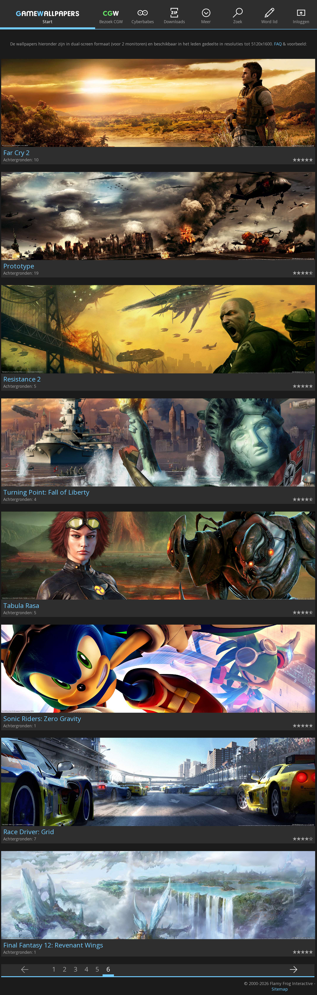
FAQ (278, 44)
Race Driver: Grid (28, 831)
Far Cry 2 (16, 152)
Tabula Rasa (21, 605)
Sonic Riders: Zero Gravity (42, 718)
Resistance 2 (22, 379)
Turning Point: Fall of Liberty (46, 492)
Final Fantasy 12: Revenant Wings (53, 945)
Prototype (18, 265)
